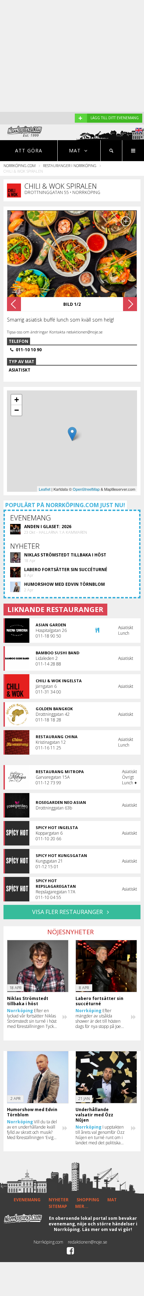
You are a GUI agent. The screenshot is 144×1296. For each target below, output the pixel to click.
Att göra (28, 150)
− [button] (16, 410)
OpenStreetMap (86, 489)
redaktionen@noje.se (87, 1242)
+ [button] (16, 399)
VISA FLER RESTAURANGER (68, 912)
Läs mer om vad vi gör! (107, 1229)
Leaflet (44, 489)
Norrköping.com (19, 165)
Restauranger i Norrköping (69, 165)
